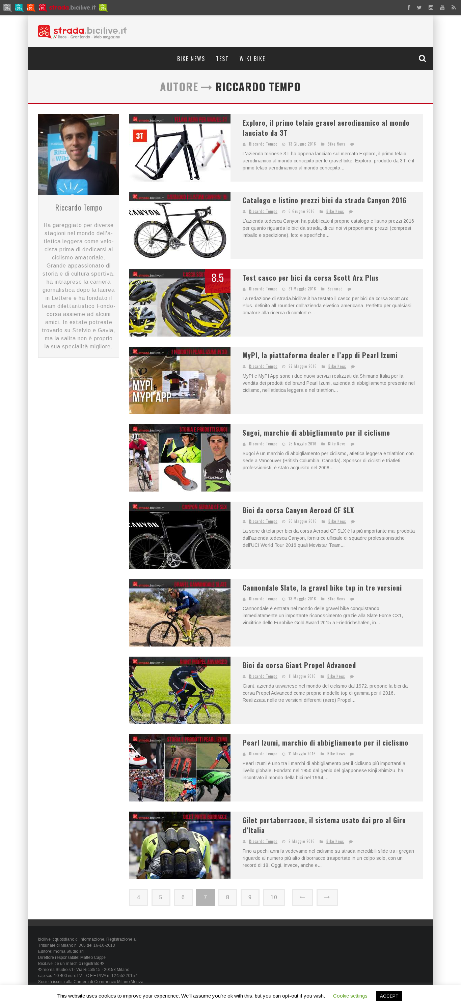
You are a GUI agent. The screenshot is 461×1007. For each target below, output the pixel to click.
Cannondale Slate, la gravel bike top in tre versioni (322, 588)
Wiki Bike (252, 59)
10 (274, 897)
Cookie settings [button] (350, 996)
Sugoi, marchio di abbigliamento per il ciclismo (316, 433)
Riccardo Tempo (78, 207)
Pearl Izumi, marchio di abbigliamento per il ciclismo (325, 742)
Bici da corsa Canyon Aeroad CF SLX (298, 510)
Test (222, 59)
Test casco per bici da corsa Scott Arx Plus (311, 278)
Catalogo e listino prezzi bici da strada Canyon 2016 (325, 200)
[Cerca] (423, 58)
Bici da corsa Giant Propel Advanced (299, 665)
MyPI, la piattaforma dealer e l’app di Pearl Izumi (320, 355)
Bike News (191, 59)
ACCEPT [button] (389, 996)
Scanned (335, 288)
